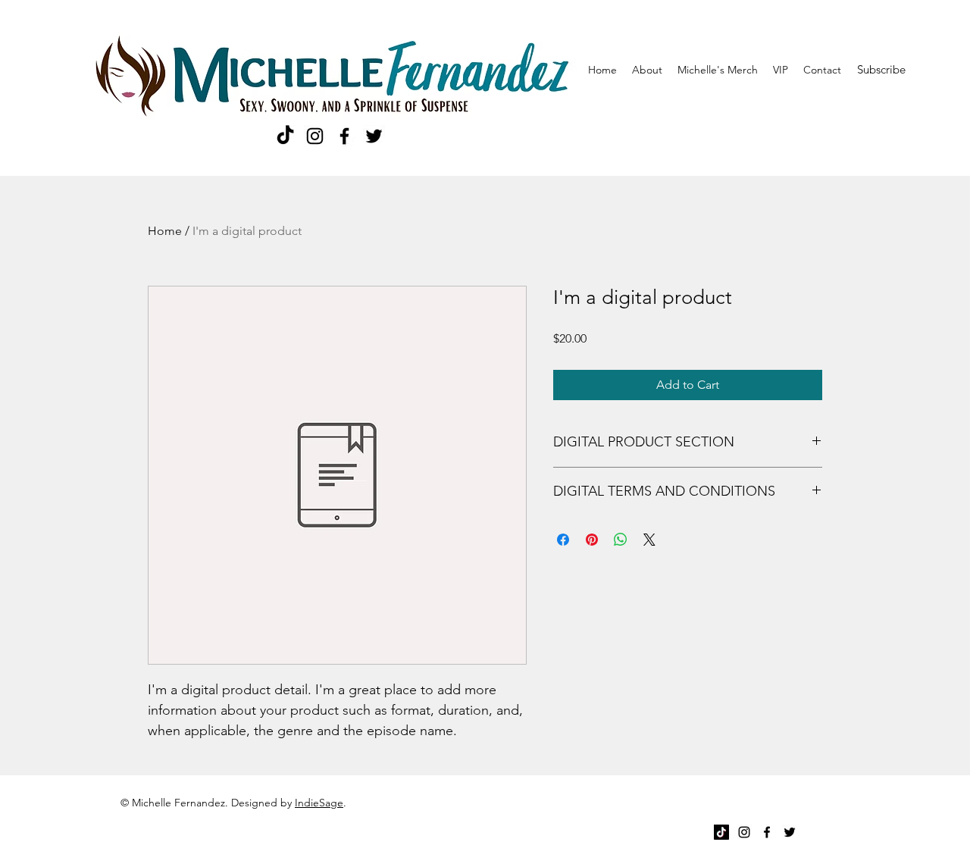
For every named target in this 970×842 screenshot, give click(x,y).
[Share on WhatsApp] (621, 540)
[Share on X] (649, 540)
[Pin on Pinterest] (592, 540)
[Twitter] (374, 136)
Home (165, 231)
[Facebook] (344, 136)
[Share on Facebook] (563, 540)
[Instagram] (315, 136)
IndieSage (319, 802)
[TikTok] (285, 136)
